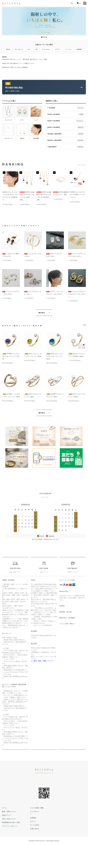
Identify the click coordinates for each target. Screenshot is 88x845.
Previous (6, 180)
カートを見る (34, 825)
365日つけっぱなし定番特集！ (19, 67)
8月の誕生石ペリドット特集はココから (22, 63)
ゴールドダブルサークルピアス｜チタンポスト (76, 294)
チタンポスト (46, 49)
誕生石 (8, 49)
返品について (6, 815)
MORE (42, 313)
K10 (29, 49)
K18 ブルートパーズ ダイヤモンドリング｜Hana (54, 356)
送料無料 (79, 49)
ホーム (4, 808)
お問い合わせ (34, 828)
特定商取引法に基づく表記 (11, 822)
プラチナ (57, 49)
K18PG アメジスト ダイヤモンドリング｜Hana (11, 356)
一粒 (36, 49)
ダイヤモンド (19, 49)
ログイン (33, 821)
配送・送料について (9, 811)
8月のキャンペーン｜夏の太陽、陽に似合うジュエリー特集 (28, 59)
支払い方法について (9, 819)
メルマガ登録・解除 (37, 808)
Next (82, 180)
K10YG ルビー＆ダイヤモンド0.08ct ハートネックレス (77, 194)
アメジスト (68, 49)
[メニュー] (85, 3)
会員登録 (33, 818)
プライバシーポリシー (9, 826)
